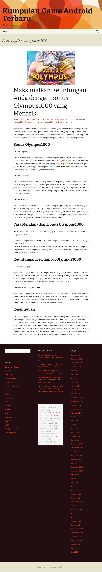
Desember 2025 (77, 359)
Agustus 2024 (76, 413)
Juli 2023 (74, 463)
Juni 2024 (74, 421)
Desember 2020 (77, 529)
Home (4, 31)
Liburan (7, 390)
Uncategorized (34, 119)
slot (6, 413)
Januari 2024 (75, 440)
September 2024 (77, 409)
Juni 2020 (74, 552)
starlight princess (11, 429)
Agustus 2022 (76, 475)
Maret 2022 (75, 490)
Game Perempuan (11, 378)
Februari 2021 (76, 521)
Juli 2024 (74, 417)
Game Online (9, 375)
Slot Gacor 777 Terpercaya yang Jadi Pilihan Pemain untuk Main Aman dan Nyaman (50, 379)
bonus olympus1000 (52, 119)
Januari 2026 (75, 355)
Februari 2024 (76, 436)
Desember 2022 (77, 467)
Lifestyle (8, 394)
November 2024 (77, 401)
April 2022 (74, 486)
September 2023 (77, 455)
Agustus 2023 (76, 459)
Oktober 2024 (76, 405)
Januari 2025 (75, 394)
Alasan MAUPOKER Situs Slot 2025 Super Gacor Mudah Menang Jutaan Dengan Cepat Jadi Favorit (50, 389)
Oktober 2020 (76, 536)
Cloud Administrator (65, 122)
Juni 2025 (74, 374)
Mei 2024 (74, 424)
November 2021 (77, 502)
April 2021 (74, 513)
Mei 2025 (74, 378)
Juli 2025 (74, 370)
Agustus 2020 (76, 544)
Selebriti (8, 409)
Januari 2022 (75, 498)
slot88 (7, 425)
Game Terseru (10, 382)
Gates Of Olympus (12, 386)
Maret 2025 (75, 386)
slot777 (7, 421)
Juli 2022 (74, 478)
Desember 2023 (77, 444)
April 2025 (74, 382)
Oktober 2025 (76, 366)
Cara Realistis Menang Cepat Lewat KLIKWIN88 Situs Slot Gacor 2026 (50, 357)
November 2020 (77, 533)
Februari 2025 (76, 390)
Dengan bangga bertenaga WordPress (51, 567)
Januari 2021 (75, 525)
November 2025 (77, 363)
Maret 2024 (75, 432)
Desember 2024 (77, 397)
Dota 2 (7, 371)
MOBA (7, 402)
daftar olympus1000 (67, 119)
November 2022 (77, 471)
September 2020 (77, 540)
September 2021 (77, 509)
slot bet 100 (9, 417)
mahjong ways (10, 398)
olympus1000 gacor (31, 122)
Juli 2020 (74, 548)
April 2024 (74, 428)
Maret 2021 (75, 517)
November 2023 (77, 448)
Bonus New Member (12, 367)
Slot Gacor (54, 415)
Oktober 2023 (76, 451)
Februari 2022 (76, 494)
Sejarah (8, 405)
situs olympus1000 (46, 122)
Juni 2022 (74, 482)
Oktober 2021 (76, 505)
